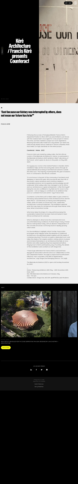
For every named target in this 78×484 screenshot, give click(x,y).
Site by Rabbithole (39, 386)
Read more (5, 347)
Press (2, 51)
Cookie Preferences (39, 384)
